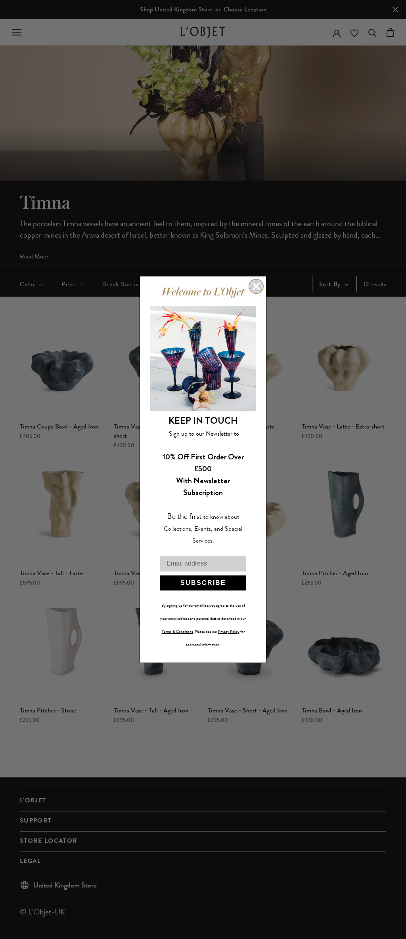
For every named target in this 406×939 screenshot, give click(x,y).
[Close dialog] (256, 286)
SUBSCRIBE (203, 582)
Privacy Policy (228, 631)
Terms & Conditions (177, 631)
